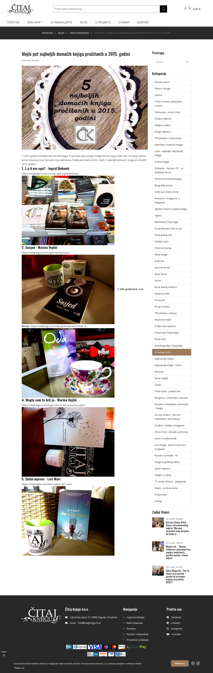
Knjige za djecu (163, 125)
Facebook (176, 617)
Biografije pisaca (164, 185)
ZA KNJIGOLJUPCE (61, 22)
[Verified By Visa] (111, 654)
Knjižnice (159, 261)
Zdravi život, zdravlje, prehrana (171, 432)
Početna (47, 33)
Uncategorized (79, 33)
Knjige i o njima (163, 475)
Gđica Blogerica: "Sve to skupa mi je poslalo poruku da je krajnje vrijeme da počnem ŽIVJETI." (177, 576)
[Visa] (95, 646)
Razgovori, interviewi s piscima (171, 397)
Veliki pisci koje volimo (167, 191)
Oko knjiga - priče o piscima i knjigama (170, 447)
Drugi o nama (162, 306)
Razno (158, 280)
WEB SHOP (34, 22)
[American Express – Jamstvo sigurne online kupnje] (92, 654)
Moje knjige (161, 254)
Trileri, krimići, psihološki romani (168, 103)
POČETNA (13, 22)
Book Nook (161, 274)
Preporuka (160, 494)
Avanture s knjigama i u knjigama (167, 200)
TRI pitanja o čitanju (165, 313)
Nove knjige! (161, 378)
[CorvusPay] (136, 646)
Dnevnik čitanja (163, 248)
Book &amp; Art (163, 235)
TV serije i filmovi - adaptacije (170, 481)
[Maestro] (114, 646)
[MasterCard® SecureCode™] (103, 654)
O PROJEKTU (103, 22)
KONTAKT (143, 22)
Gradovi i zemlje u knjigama (169, 425)
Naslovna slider (163, 319)
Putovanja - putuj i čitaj (167, 112)
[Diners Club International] (80, 646)
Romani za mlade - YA (166, 455)
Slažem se (180, 663)
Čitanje (158, 501)
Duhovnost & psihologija (168, 178)
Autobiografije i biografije (168, 345)
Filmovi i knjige (163, 88)
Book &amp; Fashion (166, 287)
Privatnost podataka (137, 639)
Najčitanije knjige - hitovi (168, 365)
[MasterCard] (106, 646)
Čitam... (158, 384)
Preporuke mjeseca (165, 326)
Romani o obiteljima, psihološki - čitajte (172, 406)
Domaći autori (162, 82)
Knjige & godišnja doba (167, 462)
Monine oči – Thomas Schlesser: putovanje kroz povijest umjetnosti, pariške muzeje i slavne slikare (178, 552)
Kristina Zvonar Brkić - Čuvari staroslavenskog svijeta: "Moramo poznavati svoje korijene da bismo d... (177, 528)
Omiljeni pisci (162, 241)
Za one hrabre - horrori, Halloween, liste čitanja (168, 416)
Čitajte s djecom (163, 118)
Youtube (176, 634)
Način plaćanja (134, 623)
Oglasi (158, 215)
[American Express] (69, 646)
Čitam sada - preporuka (167, 391)
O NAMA (124, 22)
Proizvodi (160, 300)
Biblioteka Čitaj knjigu (166, 222)
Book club (160, 339)
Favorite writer (163, 267)
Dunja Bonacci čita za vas (168, 228)
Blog (61, 33)
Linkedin (175, 623)
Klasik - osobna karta (166, 488)
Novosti (159, 371)
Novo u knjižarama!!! (165, 438)
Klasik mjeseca (162, 468)
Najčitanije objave (164, 358)
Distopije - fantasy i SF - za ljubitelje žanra (169, 170)
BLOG (83, 22)
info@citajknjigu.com (89, 623)
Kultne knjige (162, 161)
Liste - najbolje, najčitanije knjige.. (169, 153)
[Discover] (121, 646)
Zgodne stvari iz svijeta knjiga (171, 209)
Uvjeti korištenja (135, 617)
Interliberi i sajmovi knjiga (169, 144)
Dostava (130, 628)
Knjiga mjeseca (163, 131)
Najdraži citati (162, 293)
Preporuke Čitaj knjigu (167, 332)
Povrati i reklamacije (137, 634)
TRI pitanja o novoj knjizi (168, 138)
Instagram (176, 628)
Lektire (158, 95)
